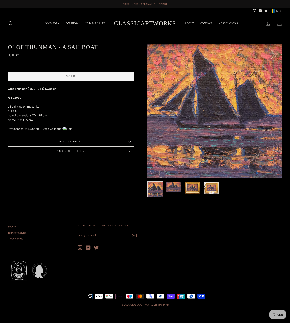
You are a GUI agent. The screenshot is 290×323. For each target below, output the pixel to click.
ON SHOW (72, 23)
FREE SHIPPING (70, 141)
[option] (145, 4)
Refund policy (15, 238)
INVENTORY (52, 23)
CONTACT (206, 23)
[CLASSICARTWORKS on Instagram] (80, 247)
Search (12, 226)
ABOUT (189, 23)
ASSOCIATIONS (228, 23)
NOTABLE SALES (95, 23)
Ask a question (71, 151)
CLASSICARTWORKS (145, 23)
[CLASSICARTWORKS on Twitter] (96, 247)
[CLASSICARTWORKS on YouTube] (88, 247)
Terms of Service (17, 232)
